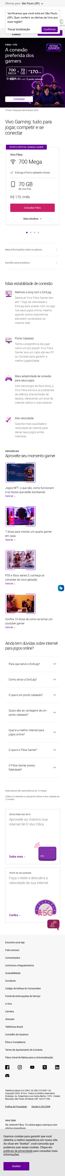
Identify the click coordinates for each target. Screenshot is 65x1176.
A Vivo (8, 1003)
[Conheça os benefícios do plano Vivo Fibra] (32, 218)
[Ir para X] (45, 1067)
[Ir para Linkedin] (57, 1067)
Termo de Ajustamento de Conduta (23, 1049)
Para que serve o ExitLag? (24, 664)
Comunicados (12, 957)
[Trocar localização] (41, 3)
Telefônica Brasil (14, 1026)
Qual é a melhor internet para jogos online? (26, 732)
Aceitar (16, 1166)
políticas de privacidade (17, 1151)
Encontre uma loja (15, 942)
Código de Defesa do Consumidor (23, 988)
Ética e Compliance (15, 1042)
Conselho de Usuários (16, 1034)
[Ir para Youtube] (32, 1067)
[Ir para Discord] (7, 1076)
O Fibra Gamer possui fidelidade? (22, 767)
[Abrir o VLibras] (61, 588)
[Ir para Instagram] (20, 1067)
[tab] (27, 232)
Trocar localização (18, 29)
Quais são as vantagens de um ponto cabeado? (27, 712)
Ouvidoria (10, 980)
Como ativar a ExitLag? (23, 679)
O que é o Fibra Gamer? (23, 750)
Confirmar (50, 29)
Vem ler (9, 496)
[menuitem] (32, 249)
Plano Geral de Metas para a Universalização (29, 1057)
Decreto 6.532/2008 (41, 1106)
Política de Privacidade (16, 1106)
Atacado (9, 1019)
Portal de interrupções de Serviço (22, 996)
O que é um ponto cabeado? (26, 695)
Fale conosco (12, 950)
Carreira (9, 1011)
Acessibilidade (12, 973)
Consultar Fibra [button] (32, 207)
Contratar (19, 99)
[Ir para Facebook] (7, 1067)
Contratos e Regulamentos (19, 965)
